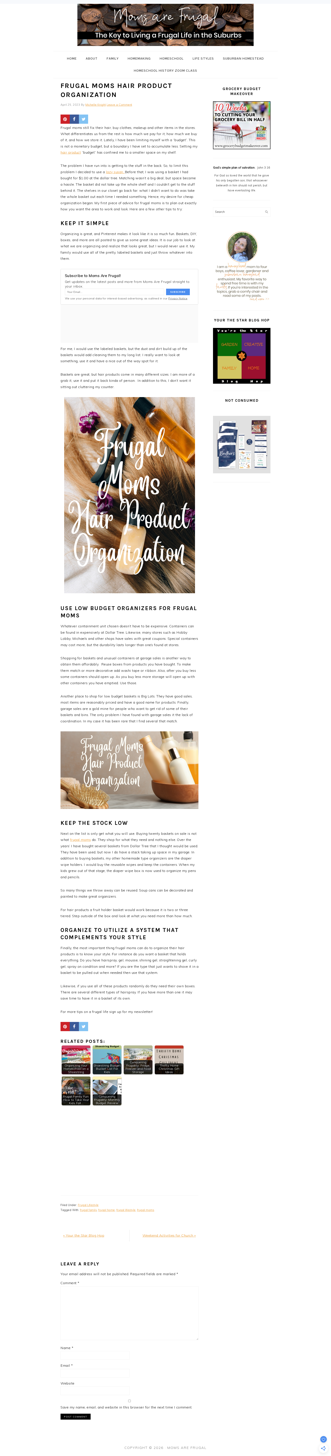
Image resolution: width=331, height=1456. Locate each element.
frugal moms (80, 839)
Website (68, 1383)
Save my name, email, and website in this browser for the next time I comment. (126, 1407)
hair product (71, 152)
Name (67, 1348)
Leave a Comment (119, 105)
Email (67, 1365)
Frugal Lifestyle (88, 1205)
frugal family (88, 1210)
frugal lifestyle (126, 1210)
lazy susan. (115, 172)
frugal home (106, 1210)
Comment (70, 1283)
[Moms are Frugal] (165, 48)
